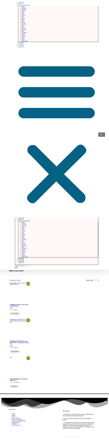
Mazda (23, 28)
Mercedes (23, 29)
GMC (22, 13)
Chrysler (23, 8)
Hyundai (23, 24)
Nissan (23, 34)
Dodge (23, 11)
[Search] (16, 267)
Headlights (21, 42)
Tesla (22, 38)
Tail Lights (21, 44)
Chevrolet (23, 9)
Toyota (23, 39)
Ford (22, 12)
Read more (14, 386)
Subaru (23, 35)
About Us (20, 3)
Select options (14, 313)
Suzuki (23, 36)
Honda (23, 15)
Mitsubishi (24, 32)
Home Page (21, 2)
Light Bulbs (21, 45)
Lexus (23, 18)
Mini (22, 31)
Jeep (22, 16)
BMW (23, 6)
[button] (56, 132)
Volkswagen (24, 41)
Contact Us (21, 47)
